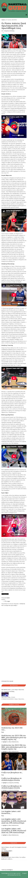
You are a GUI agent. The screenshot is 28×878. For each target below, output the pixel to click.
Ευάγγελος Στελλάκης (9, 31)
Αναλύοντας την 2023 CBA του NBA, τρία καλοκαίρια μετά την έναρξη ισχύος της (13, 737)
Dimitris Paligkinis (8, 850)
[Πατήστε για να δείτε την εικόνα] (14, 41)
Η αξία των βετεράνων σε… (12, 772)
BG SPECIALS (14, 685)
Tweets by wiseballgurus (7, 869)
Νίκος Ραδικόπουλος (14, 741)
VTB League (7, 601)
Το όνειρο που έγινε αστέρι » (10, 605)
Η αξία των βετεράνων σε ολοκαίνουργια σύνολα (11, 779)
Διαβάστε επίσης (14, 704)
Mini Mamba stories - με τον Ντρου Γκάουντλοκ (12, 689)
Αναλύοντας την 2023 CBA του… (11, 729)
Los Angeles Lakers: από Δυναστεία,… (11, 812)
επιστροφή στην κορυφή (7, 681)
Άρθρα (8, 597)
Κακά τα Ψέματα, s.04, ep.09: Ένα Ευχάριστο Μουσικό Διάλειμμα (13, 848)
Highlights (5, 741)
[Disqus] (14, 624)
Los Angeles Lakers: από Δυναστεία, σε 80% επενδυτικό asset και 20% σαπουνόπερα (13, 821)
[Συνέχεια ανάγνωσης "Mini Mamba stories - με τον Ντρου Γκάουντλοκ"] (14, 694)
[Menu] (26, 15)
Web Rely (18, 875)
